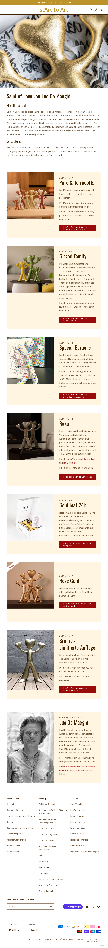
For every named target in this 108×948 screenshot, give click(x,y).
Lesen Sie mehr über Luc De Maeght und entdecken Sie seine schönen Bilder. (77, 770)
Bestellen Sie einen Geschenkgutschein (47, 821)
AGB (90, 939)
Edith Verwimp (77, 846)
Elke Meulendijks (77, 822)
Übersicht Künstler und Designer (84, 852)
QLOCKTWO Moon (47, 840)
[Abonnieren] (51, 906)
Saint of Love (45, 867)
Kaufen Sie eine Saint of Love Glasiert (75, 319)
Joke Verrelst (76, 804)
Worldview (43, 873)
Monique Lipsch (77, 834)
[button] (5, 10)
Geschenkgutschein (47, 891)
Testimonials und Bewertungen (21, 816)
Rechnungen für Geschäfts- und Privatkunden (53, 812)
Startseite (11, 804)
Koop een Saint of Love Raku (77, 477)
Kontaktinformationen (92, 942)
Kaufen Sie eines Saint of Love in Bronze (75, 689)
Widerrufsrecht (61, 939)
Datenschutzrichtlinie (16, 840)
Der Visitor (43, 862)
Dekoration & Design (48, 885)
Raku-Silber (89, 459)
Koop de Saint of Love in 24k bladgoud (77, 544)
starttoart (32, 939)
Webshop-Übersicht (47, 804)
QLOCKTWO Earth (46, 829)
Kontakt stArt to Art (15, 810)
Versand (98, 939)
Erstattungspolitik (15, 834)
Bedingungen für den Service (20, 828)
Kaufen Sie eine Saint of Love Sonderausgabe (75, 395)
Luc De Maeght (77, 810)
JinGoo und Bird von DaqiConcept (48, 848)
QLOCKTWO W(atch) (48, 835)
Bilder (41, 856)
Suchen (10, 822)
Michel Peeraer (77, 816)
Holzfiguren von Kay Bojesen (51, 879)
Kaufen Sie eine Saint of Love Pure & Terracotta (75, 228)
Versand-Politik (13, 846)
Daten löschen (13, 852)
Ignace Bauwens (77, 828)
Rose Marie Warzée (79, 840)
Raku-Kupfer (69, 463)
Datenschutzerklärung (78, 939)
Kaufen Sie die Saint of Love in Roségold (77, 604)
